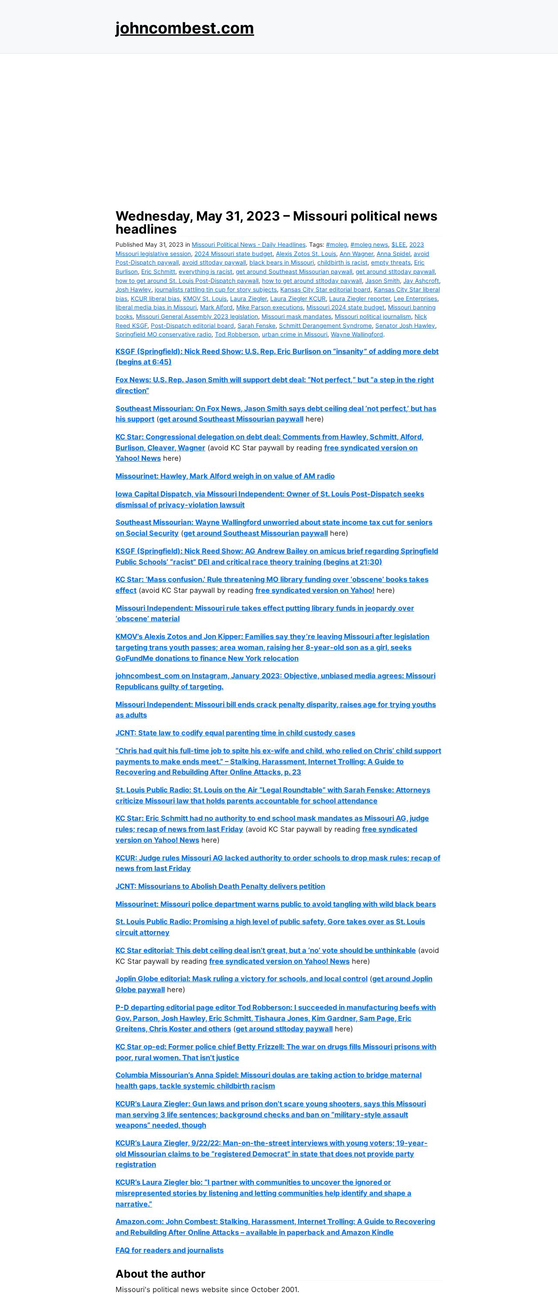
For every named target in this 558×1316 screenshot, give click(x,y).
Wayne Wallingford (357, 334)
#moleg (336, 244)
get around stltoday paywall (395, 271)
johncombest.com (185, 27)
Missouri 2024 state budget (345, 307)
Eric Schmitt (158, 271)
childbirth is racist (342, 262)
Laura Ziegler (248, 298)
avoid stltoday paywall (214, 262)
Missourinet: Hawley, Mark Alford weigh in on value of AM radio (225, 476)
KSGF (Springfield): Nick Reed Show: (180, 551)
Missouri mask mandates (296, 316)
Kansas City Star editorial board (325, 289)
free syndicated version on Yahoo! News (279, 961)
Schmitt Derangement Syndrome (325, 325)
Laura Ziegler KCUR (298, 298)
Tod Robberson (237, 334)
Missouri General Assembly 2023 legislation (197, 316)
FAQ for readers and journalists (170, 1250)
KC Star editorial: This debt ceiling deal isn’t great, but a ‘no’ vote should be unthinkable (266, 950)
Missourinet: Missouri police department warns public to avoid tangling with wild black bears (276, 904)
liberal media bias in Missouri (156, 307)
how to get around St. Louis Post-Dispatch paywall (187, 280)
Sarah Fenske (257, 325)
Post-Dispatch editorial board (192, 325)
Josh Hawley (133, 289)
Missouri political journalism (373, 316)
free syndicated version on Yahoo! (314, 590)
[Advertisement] (279, 129)
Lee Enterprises (415, 298)
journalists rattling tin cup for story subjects (216, 289)
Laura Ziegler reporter (359, 298)
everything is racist (205, 271)
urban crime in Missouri (294, 334)
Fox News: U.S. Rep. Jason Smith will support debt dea (209, 379)
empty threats (391, 262)
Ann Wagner (356, 253)
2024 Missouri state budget (233, 253)
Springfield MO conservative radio (163, 334)
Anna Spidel (393, 253)
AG (250, 551)
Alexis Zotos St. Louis (306, 253)
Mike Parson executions (269, 307)
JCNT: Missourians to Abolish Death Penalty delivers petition (220, 886)
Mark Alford (216, 307)
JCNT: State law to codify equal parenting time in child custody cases (235, 732)
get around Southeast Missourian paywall (294, 271)
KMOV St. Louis (205, 298)
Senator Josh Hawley (405, 325)
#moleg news (369, 244)
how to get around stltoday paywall (312, 280)
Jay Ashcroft (421, 280)
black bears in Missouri (281, 262)
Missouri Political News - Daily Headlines (249, 244)
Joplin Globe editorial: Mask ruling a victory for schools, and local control (241, 978)
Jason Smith (382, 280)
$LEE (398, 244)
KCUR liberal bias (155, 298)
